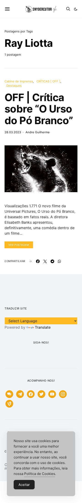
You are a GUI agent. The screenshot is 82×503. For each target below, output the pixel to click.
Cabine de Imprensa (19, 81)
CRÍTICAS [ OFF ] (48, 81)
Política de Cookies (39, 474)
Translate (43, 327)
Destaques (14, 85)
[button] (75, 9)
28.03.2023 (13, 132)
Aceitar (24, 484)
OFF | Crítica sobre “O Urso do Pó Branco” (39, 109)
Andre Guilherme (38, 132)
